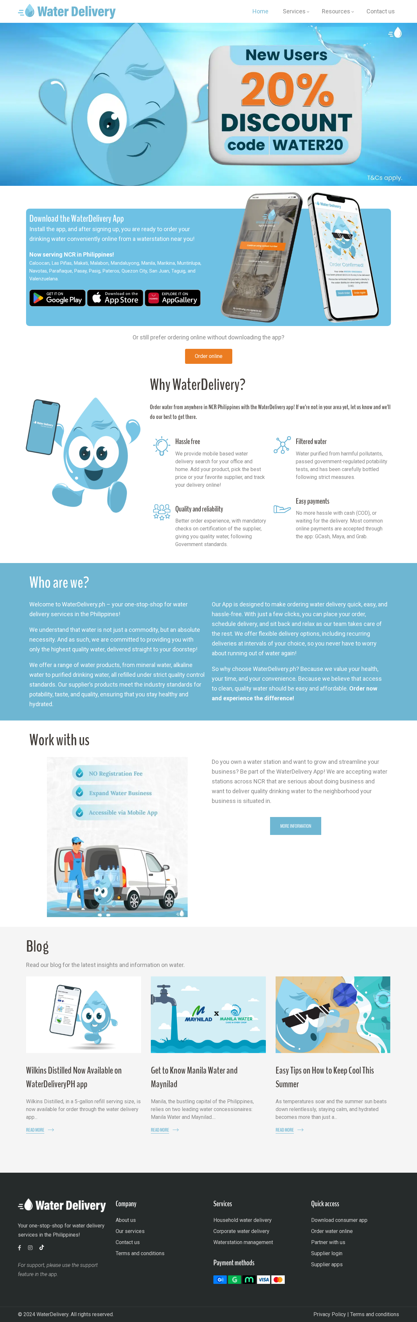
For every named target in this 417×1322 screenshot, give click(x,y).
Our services (130, 1231)
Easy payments (312, 501)
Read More (35, 1130)
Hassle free (187, 441)
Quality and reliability (199, 509)
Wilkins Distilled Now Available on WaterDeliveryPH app (74, 1077)
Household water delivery (242, 1220)
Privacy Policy (329, 1314)
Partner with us (328, 1242)
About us (126, 1220)
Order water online (332, 1231)
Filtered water (311, 441)
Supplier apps (327, 1264)
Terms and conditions (140, 1253)
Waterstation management (243, 1242)
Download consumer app (339, 1220)
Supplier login (326, 1253)
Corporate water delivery (241, 1231)
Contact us (128, 1242)
